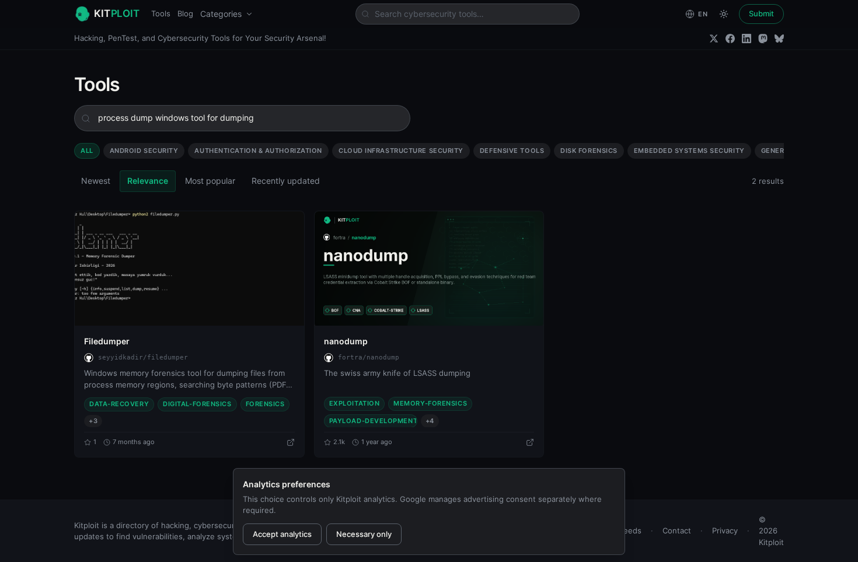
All (87, 150)
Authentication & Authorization (258, 150)
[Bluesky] (779, 38)
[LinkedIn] (746, 38)
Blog (185, 13)
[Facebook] (730, 38)
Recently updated (286, 181)
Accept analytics (282, 534)
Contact (676, 530)
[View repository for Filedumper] (291, 442)
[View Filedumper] (189, 268)
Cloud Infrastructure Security (401, 150)
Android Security (144, 150)
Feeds (630, 530)
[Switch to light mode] (724, 14)
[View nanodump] (429, 268)
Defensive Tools (512, 150)
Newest (95, 181)
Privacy (725, 530)
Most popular (210, 181)
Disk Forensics (589, 150)
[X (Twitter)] (714, 38)
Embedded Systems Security (689, 150)
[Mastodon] (763, 38)
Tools (160, 13)
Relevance (147, 181)
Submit (761, 13)
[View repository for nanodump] (530, 442)
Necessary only (364, 534)
